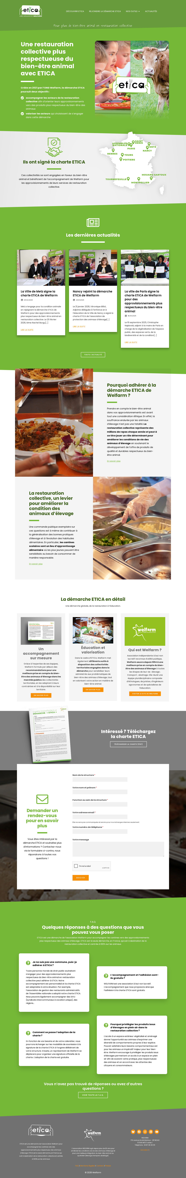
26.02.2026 (28, 300)
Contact (100, 1165)
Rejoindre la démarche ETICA (105, 11)
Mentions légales (87, 1165)
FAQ (77, 1165)
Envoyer (80, 877)
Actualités (151, 11)
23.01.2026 (80, 300)
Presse (108, 1165)
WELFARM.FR (145, 1150)
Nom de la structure (84, 775)
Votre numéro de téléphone (88, 827)
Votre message (81, 839)
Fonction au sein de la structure (90, 800)
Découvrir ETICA (75, 11)
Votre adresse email (84, 812)
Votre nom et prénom (85, 787)
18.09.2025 (132, 316)
